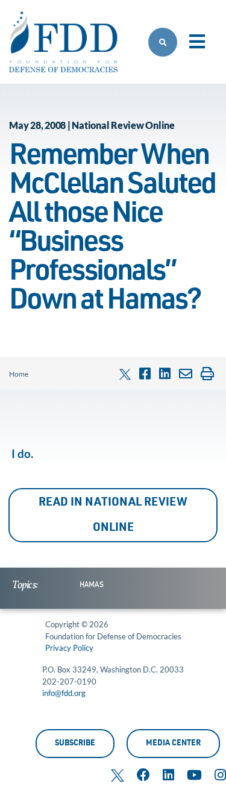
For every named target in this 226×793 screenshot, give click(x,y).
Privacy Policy (69, 648)
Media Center (173, 744)
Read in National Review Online (113, 515)
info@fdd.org (64, 693)
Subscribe (75, 744)
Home (18, 373)
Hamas (92, 585)
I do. (22, 453)
